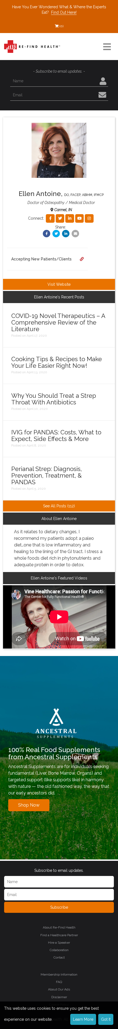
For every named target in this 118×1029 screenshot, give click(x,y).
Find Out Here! (64, 12)
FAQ (59, 982)
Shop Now (29, 805)
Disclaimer (59, 997)
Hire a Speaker (59, 942)
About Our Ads (59, 989)
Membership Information (59, 974)
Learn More (83, 1019)
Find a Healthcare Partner (59, 935)
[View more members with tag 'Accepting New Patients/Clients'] (82, 259)
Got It (106, 1019)
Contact (59, 957)
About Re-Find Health (59, 927)
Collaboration (59, 950)
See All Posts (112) (59, 506)
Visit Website (59, 284)
